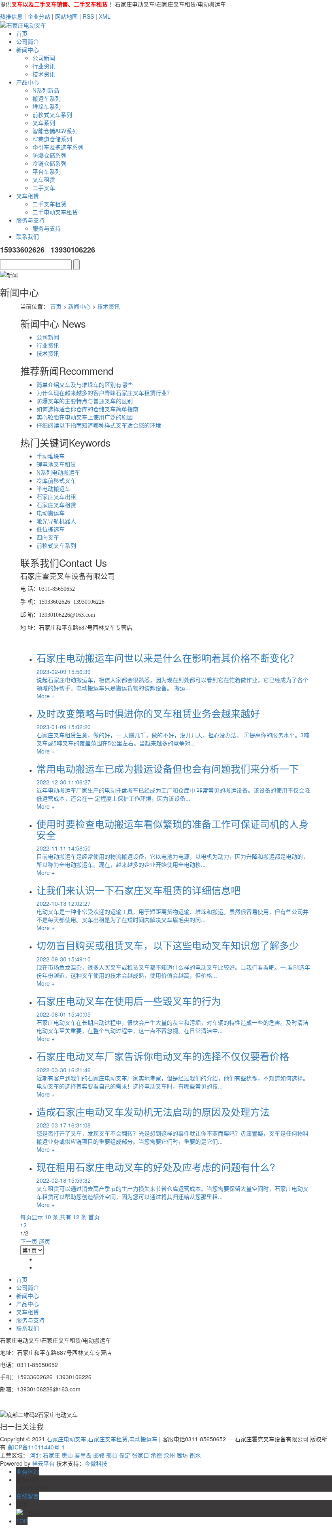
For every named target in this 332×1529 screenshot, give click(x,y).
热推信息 (11, 16)
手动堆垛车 (50, 456)
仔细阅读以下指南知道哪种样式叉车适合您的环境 (98, 425)
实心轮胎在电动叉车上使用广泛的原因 (84, 417)
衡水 (195, 1455)
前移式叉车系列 (52, 114)
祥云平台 (43, 1463)
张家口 (140, 1455)
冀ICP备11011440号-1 (36, 1447)
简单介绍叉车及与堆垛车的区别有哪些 (84, 384)
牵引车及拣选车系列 (57, 147)
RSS (88, 16)
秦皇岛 (83, 1455)
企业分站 (39, 16)
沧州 (169, 1455)
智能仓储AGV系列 (55, 131)
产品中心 (27, 82)
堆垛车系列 (46, 106)
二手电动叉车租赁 (55, 212)
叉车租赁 (43, 179)
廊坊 (182, 1455)
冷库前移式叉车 (56, 480)
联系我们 (27, 236)
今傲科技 (96, 1463)
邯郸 (98, 1455)
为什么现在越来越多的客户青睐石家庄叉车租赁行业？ (104, 393)
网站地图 (66, 16)
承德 (156, 1455)
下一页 (28, 1241)
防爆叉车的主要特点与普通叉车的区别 (84, 401)
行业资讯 (43, 66)
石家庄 (51, 1455)
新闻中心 (27, 49)
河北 (35, 1455)
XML (105, 16)
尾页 (44, 1241)
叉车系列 (43, 123)
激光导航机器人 (56, 521)
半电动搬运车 (53, 488)
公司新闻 (43, 58)
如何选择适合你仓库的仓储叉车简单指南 (87, 409)
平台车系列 (46, 171)
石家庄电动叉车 (66, 1439)
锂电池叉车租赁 (56, 464)
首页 (22, 33)
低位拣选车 (50, 529)
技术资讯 (43, 74)
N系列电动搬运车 (58, 472)
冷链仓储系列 (49, 163)
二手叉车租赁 (49, 204)
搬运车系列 (46, 98)
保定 (124, 1455)
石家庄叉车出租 (56, 496)
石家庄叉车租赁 (56, 505)
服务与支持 (30, 220)
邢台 (111, 1455)
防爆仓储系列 (49, 155)
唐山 (67, 1455)
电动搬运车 (50, 513)
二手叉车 (43, 188)
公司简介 (27, 41)
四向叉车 (47, 537)
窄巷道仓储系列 (52, 139)
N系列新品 (45, 90)
